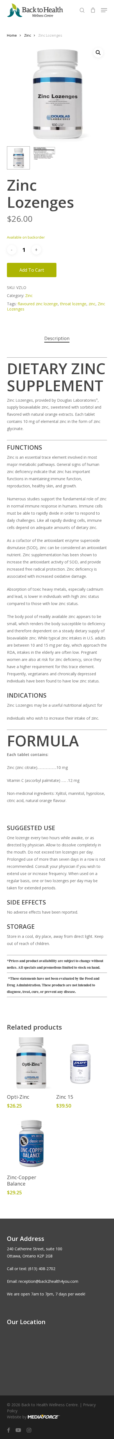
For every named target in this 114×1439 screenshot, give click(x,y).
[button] (104, 10)
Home (12, 35)
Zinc (27, 35)
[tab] (57, 338)
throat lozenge (73, 303)
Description (56, 338)
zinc (92, 303)
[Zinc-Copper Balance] (31, 1143)
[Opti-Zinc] (31, 1062)
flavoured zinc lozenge (38, 303)
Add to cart (31, 270)
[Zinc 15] (80, 1062)
